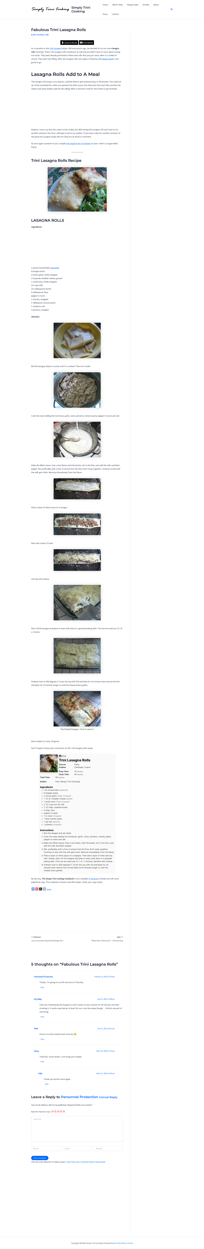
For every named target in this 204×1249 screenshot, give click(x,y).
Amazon (94, 878)
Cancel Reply (108, 1097)
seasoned (55, 267)
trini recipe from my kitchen (78, 143)
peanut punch (108, 58)
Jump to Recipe (70, 42)
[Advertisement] (77, 110)
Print (63, 756)
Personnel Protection (79, 1097)
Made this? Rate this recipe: (41, 1112)
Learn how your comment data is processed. (85, 1161)
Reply (42, 987)
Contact (115, 14)
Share (49, 889)
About (156, 4)
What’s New (117, 4)
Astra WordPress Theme (123, 1243)
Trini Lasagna (55, 48)
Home (105, 4)
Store (105, 14)
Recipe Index (132, 4)
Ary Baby (38, 999)
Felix (36, 1028)
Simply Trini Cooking (80, 9)
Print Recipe (87, 42)
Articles (146, 4)
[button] (172, 9)
